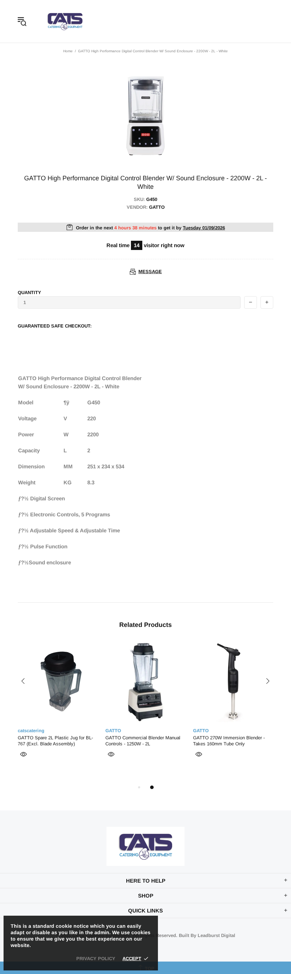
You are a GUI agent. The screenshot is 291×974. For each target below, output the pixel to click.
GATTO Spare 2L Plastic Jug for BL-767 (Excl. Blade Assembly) (55, 740)
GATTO (113, 730)
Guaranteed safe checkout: (55, 326)
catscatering (65, 21)
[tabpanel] (58, 709)
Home (68, 51)
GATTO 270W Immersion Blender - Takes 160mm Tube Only (229, 740)
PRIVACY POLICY (95, 958)
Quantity (29, 292)
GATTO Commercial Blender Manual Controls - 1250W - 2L (142, 740)
